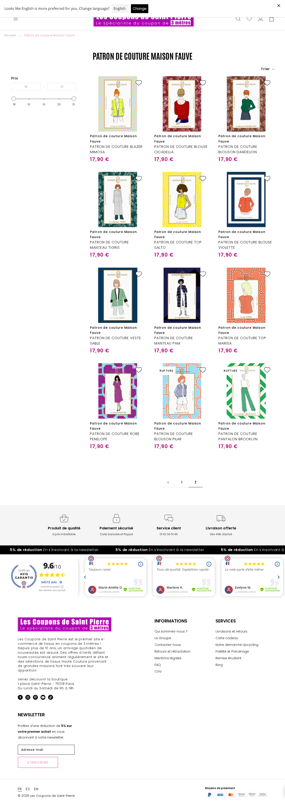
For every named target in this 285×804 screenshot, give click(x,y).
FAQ (158, 665)
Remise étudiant (228, 658)
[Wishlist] (249, 19)
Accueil (10, 35)
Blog (219, 665)
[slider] (14, 98)
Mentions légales (168, 658)
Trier (266, 68)
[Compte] (260, 19)
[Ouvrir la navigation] (15, 19)
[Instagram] (27, 698)
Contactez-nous (168, 645)
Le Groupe (163, 638)
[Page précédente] (168, 482)
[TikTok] (50, 698)
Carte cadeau (227, 638)
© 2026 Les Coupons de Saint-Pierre (46, 796)
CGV (158, 671)
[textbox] (26, 87)
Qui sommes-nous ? (171, 631)
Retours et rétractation (172, 651)
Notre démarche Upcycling (237, 645)
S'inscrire (38, 762)
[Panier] (271, 19)
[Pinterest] (35, 698)
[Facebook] (20, 698)
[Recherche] (238, 19)
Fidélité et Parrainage (232, 651)
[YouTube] (43, 698)
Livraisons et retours (231, 631)
